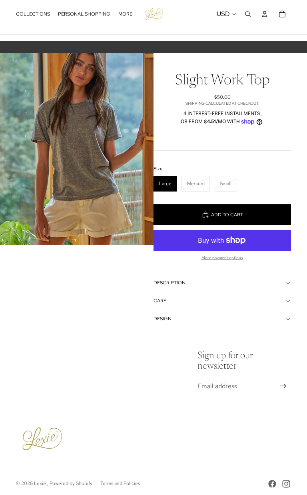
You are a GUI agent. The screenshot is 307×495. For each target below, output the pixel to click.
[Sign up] (283, 386)
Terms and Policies (120, 483)
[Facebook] (272, 484)
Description (169, 282)
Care (160, 300)
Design (162, 318)
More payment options (222, 257)
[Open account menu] (264, 14)
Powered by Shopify (71, 483)
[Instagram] (286, 484)
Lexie (40, 483)
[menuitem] (125, 14)
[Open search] (248, 14)
